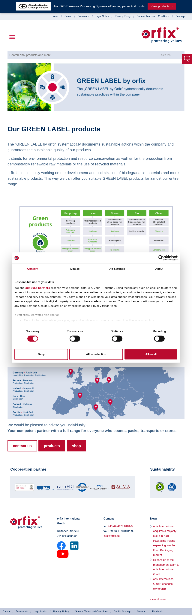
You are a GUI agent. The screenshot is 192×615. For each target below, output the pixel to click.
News (55, 16)
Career (68, 16)
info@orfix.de (112, 535)
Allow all (151, 354)
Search (166, 55)
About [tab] (159, 268)
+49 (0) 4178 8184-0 (120, 526)
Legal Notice (102, 16)
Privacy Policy (123, 16)
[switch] (75, 339)
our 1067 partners (37, 287)
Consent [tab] (32, 268)
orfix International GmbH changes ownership (163, 583)
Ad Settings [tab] (117, 268)
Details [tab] (75, 268)
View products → (162, 6)
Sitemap (180, 16)
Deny (41, 354)
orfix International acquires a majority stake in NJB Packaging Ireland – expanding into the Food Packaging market (165, 541)
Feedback (157, 611)
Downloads (83, 16)
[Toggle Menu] (12, 37)
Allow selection (96, 354)
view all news (158, 599)
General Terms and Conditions (153, 16)
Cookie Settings (122, 611)
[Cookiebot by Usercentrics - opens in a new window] (161, 258)
